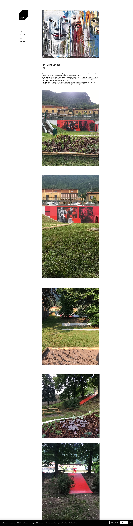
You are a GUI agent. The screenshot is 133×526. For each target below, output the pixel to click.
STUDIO (21, 38)
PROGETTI (22, 35)
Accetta (124, 523)
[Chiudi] (130, 522)
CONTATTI (22, 42)
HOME (20, 31)
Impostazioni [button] (104, 523)
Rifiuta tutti (114, 523)
